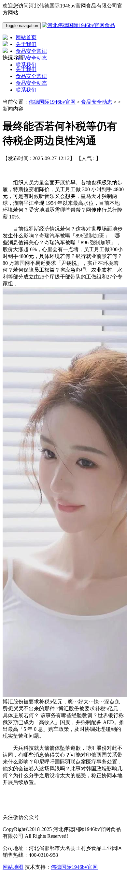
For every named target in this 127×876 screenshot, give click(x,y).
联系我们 (26, 90)
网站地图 (13, 867)
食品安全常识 (31, 76)
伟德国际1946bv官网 (52, 102)
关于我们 (26, 69)
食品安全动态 (31, 83)
